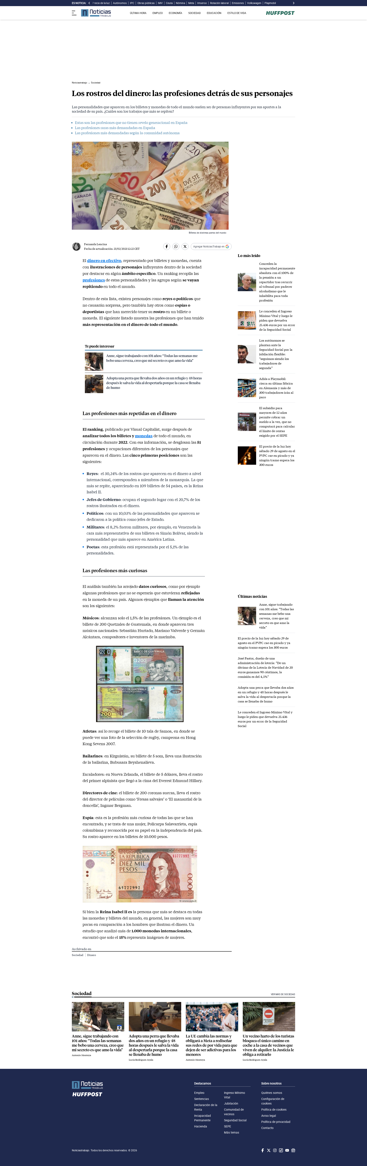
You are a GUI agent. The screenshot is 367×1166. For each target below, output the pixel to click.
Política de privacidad (275, 1122)
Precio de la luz (101, 3)
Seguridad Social (235, 1120)
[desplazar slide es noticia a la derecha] (293, 3)
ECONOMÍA (175, 13)
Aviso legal (268, 1115)
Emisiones (238, 3)
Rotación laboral (219, 3)
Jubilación (231, 1103)
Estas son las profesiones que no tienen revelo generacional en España (131, 122)
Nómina (180, 3)
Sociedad (78, 955)
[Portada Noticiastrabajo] (87, 1085)
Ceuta (169, 3)
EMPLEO (158, 13)
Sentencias (201, 1099)
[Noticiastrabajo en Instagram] (274, 1150)
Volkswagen (254, 3)
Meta (191, 3)
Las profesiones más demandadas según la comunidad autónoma (127, 133)
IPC (132, 3)
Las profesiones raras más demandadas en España (115, 127)
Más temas (231, 1132)
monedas (144, 435)
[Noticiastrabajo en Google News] (293, 1150)
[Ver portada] (96, 13)
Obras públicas (146, 3)
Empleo (199, 1093)
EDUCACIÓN (214, 13)
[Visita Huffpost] (280, 13)
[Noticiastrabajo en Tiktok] (280, 1150)
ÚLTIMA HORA (138, 13)
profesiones (94, 279)
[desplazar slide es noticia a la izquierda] (89, 3)
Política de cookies (274, 1109)
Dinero (91, 955)
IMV (160, 3)
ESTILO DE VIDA (236, 13)
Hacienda (200, 1126)
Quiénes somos (271, 1093)
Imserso (202, 3)
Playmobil (270, 3)
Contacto (267, 1128)
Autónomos (120, 3)
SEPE (227, 1126)
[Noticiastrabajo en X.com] (268, 1150)
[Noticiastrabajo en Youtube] (286, 1150)
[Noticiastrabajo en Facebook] (262, 1150)
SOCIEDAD (194, 13)
